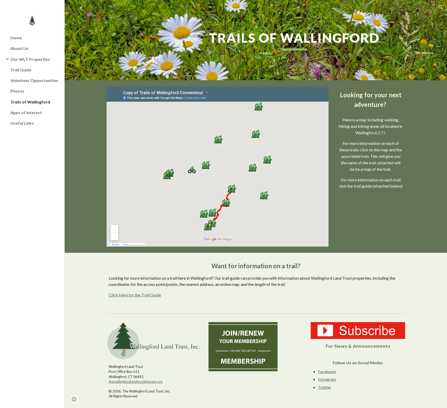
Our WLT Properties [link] (30, 59)
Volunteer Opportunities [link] (34, 80)
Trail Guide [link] (20, 69)
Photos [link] (17, 90)
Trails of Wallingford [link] (30, 101)
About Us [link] (19, 48)
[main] (294, 40)
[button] (441, 7)
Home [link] (16, 37)
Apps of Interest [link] (26, 112)
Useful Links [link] (22, 123)
